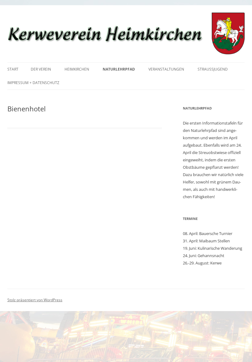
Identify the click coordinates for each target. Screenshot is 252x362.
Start (12, 69)
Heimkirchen (77, 69)
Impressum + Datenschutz (33, 82)
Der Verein (41, 69)
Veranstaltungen (166, 69)
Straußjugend (213, 69)
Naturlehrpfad (119, 69)
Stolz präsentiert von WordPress (34, 299)
